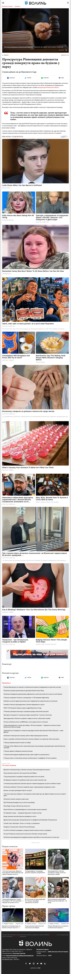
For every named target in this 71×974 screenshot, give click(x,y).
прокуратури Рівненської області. (48, 87)
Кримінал (17, 6)
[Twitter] (30, 963)
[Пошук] (68, 3)
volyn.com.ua (53, 934)
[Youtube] (41, 963)
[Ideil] (35, 968)
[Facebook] (26, 963)
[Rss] (45, 964)
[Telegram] (37, 963)
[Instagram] (33, 963)
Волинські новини (7, 6)
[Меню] (3, 2)
